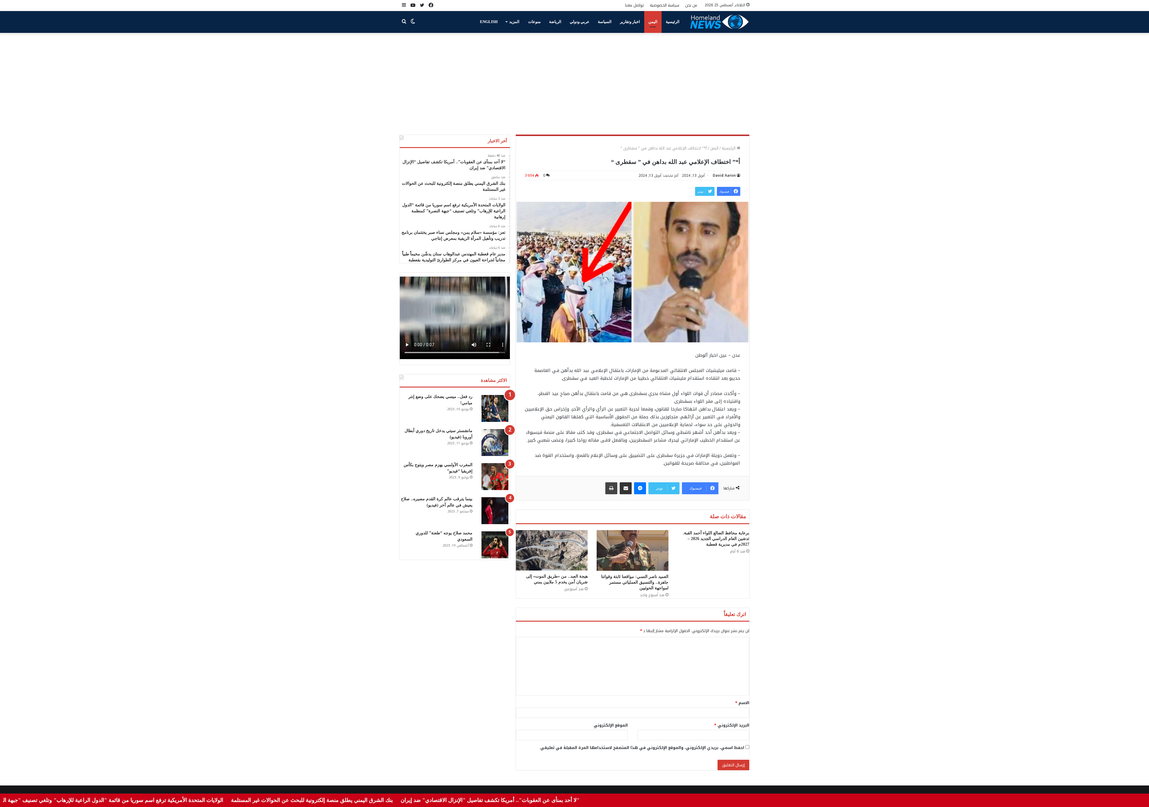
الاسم (742, 703)
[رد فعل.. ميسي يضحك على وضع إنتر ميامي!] (495, 408)
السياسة (605, 21)
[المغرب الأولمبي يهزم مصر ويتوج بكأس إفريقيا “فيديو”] (495, 477)
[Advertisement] (574, 84)
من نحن (691, 5)
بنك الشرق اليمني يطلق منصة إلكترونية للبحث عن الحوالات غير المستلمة (352, 800)
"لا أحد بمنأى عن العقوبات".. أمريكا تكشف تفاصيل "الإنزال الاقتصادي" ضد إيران (530, 800)
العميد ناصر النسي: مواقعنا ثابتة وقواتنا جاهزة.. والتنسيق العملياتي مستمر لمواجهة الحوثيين (634, 582)
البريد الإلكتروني (731, 725)
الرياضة (555, 21)
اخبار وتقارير (630, 21)
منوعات (534, 21)
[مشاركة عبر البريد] (626, 488)
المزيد (514, 21)
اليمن (652, 21)
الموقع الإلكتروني (611, 725)
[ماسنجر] (640, 488)
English (489, 21)
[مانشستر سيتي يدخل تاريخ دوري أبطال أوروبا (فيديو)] (495, 442)
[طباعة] (611, 488)
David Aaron (724, 175)
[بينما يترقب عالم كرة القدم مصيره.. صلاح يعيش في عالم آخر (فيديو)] (495, 511)
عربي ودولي (579, 21)
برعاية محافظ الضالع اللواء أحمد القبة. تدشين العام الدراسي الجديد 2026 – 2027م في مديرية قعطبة (716, 539)
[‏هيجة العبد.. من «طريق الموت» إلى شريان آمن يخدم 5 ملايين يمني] (552, 550)
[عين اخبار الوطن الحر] (720, 22)
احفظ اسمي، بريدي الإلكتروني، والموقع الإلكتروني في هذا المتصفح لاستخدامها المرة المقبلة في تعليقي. (641, 747)
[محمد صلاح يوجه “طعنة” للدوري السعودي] (495, 545)
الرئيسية (673, 21)
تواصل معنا (634, 5)
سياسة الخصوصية (664, 5)
